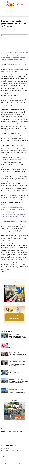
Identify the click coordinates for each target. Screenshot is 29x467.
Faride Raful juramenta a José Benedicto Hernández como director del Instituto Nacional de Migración (17, 364)
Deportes (11, 371)
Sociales (11, 344)
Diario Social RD (11, 445)
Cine (10, 352)
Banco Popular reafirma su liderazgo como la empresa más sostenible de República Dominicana (17, 392)
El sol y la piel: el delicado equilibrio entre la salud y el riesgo (18, 346)
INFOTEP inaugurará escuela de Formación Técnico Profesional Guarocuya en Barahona (18, 382)
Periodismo (12, 334)
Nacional (11, 379)
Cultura (4, 29)
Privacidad (3, 460)
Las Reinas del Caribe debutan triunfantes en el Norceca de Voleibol (18, 373)
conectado (13, 431)
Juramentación (13, 361)
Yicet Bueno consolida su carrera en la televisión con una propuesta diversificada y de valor (17, 337)
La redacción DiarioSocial (7, 31)
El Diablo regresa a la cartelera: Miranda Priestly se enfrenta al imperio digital (17, 355)
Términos (7, 460)
